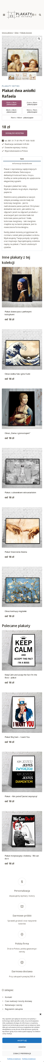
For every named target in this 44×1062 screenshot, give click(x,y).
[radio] (12, 103)
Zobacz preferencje (22, 1053)
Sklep (17, 33)
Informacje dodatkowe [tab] (22, 163)
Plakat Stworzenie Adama (16, 552)
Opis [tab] (22, 159)
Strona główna (7, 33)
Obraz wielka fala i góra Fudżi (17, 374)
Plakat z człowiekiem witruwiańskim (20, 492)
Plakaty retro (11, 86)
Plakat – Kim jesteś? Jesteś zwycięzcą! (21, 796)
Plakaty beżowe (26, 33)
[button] (40, 1014)
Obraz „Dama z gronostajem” (17, 433)
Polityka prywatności (14, 1059)
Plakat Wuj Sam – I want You (17, 737)
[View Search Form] (40, 15)
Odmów (22, 1047)
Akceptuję (22, 1040)
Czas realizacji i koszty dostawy (18, 1001)
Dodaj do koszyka (15, 133)
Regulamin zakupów (14, 1009)
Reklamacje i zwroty (13, 1005)
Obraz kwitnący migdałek (16, 611)
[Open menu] (4, 15)
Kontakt (8, 997)
